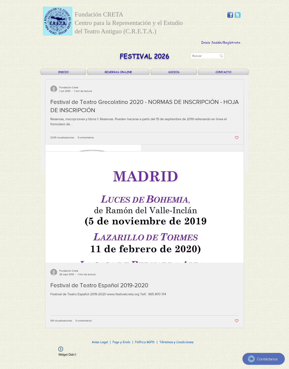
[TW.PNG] (237, 15)
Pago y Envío (122, 342)
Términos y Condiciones (176, 342)
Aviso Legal (100, 342)
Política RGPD (145, 342)
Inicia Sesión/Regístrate (220, 42)
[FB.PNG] (230, 15)
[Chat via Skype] (234, 22)
